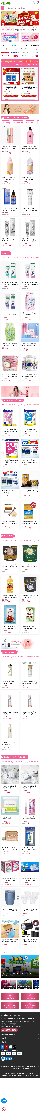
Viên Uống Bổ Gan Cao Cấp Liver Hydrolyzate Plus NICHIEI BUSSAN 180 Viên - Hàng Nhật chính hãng (30, 492)
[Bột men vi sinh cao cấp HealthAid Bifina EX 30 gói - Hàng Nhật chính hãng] (30, 510)
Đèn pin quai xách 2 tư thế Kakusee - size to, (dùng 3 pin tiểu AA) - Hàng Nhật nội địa (30, 941)
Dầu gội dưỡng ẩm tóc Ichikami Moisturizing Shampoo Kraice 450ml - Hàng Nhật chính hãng (9, 178)
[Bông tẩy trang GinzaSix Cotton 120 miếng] (30, 774)
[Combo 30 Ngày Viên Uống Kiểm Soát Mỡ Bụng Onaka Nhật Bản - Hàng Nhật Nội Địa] (11, 76)
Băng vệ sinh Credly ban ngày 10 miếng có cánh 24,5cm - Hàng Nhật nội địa (29, 345)
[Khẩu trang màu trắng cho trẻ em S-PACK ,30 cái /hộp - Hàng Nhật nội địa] (10, 332)
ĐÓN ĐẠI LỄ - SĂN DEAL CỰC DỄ (17, 61)
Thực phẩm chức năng (13, 400)
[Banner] (10, 37)
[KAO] (15, 45)
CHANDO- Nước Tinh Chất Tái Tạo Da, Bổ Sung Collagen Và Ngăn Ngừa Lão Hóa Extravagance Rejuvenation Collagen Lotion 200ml (10, 713)
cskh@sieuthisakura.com (13, 1026)
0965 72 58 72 (12, 1024)
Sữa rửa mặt (5, 656)
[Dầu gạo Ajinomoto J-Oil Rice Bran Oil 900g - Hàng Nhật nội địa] (10, 584)
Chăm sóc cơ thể (18, 122)
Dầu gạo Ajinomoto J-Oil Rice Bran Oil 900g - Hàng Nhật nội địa (10, 596)
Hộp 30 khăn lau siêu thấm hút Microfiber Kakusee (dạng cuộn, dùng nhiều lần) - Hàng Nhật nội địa (10, 941)
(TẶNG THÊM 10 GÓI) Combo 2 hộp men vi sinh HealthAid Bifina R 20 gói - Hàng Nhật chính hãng (9, 492)
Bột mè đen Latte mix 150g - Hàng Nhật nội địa (30, 596)
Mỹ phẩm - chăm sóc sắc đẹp (15, 118)
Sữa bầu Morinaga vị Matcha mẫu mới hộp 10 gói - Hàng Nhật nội (30, 627)
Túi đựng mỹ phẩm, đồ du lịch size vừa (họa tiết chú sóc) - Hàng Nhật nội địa (9, 848)
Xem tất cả (35, 953)
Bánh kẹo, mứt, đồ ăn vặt (9, 540)
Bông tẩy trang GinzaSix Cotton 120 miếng (29, 787)
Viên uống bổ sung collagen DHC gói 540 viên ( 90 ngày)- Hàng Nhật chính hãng (10, 461)
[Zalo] (10, 1047)
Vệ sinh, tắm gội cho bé (28, 257)
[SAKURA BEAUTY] (25, 52)
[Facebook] (2, 1047)
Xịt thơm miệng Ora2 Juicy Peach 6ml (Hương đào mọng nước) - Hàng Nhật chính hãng (30, 818)
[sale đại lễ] (20, 18)
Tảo (21, 404)
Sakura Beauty (10, 652)
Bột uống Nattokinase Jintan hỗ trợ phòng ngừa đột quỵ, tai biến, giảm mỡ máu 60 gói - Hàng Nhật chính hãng (9, 522)
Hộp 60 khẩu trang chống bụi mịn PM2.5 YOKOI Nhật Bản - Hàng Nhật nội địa (30, 879)
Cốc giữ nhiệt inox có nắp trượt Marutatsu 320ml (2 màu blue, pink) (9, 910)
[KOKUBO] (5, 49)
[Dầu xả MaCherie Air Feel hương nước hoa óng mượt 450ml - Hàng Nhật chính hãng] (30, 135)
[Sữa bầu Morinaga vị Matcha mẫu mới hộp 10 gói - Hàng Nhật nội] (30, 614)
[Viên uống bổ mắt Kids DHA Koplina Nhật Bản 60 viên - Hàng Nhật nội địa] (30, 362)
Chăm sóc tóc (30, 122)
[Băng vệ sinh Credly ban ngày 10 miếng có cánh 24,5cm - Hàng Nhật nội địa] (30, 332)
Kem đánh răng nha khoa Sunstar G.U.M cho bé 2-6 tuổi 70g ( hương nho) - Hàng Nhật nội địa (9, 314)
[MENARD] (25, 49)
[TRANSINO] (25, 55)
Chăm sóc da (6, 122)
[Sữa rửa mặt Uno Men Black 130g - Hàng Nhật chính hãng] (30, 196)
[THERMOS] (15, 55)
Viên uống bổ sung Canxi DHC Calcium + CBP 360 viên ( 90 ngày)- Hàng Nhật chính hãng (30, 430)
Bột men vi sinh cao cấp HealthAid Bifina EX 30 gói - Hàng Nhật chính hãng (30, 522)
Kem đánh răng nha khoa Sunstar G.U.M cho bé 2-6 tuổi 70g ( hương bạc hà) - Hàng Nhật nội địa (10, 283)
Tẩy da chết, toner (17, 656)
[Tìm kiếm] (7, 8)
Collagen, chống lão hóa (9, 404)
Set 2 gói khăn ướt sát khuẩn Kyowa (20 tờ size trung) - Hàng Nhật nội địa (30, 848)
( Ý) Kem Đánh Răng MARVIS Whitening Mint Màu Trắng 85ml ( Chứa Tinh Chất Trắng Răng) (29, 240)
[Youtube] (6, 1047)
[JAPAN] (35, 55)
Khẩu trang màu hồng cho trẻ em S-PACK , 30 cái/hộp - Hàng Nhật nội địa (30, 314)
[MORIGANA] (5, 52)
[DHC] (5, 45)
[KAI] (25, 45)
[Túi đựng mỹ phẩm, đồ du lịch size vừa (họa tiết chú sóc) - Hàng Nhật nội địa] (10, 836)
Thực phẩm (8, 536)
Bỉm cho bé (15, 257)
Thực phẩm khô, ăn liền (27, 540)
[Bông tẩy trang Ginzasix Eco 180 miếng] (10, 805)
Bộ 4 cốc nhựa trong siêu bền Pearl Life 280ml (29, 910)
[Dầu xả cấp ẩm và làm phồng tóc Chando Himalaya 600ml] (10, 669)
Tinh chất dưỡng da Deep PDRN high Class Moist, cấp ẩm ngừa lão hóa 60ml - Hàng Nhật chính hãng (10, 209)
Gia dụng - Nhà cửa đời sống (15, 757)
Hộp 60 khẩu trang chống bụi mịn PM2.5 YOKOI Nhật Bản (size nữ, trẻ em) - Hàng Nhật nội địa (10, 879)
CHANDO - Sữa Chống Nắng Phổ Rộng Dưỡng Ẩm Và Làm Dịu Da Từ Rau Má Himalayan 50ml (30, 682)
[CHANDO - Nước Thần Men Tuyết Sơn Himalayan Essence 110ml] (10, 731)
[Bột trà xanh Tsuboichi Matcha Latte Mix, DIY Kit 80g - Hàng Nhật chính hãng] (30, 553)
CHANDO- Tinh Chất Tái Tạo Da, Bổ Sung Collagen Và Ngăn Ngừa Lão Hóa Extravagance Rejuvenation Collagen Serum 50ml (30, 713)
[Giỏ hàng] (37, 2)
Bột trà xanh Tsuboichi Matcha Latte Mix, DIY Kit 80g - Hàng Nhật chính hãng (29, 566)
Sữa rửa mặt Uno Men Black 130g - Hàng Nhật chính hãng (29, 209)
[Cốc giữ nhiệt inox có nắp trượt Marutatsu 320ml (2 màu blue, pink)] (10, 897)
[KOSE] (15, 49)
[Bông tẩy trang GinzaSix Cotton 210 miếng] (10, 774)
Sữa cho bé (5, 257)
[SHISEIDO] (5, 55)
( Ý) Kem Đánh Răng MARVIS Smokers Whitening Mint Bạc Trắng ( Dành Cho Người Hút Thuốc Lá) (10, 240)
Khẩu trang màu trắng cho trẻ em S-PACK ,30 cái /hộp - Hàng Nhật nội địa (10, 345)
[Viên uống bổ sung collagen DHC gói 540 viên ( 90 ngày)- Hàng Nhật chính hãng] (10, 448)
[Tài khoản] (33, 2)
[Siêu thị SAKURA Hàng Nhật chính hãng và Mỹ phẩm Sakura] (7, 2)
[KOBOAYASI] (35, 45)
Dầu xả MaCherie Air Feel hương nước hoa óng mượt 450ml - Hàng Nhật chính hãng (30, 148)
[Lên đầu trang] (38, 1108)
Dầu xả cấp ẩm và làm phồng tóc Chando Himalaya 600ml (8, 682)
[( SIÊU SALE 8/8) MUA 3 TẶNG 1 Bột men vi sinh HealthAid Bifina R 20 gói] (30, 448)
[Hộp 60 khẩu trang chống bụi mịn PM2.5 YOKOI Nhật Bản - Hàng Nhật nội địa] (30, 866)
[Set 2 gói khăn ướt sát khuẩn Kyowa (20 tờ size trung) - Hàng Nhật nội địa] (30, 836)
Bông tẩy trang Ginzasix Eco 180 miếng (9, 817)
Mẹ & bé (7, 253)
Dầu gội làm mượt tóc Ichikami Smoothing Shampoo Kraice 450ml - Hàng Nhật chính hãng (29, 178)
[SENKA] (35, 52)
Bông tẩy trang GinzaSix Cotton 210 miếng (9, 787)
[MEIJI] (35, 49)
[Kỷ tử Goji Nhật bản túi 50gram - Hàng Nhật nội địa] (10, 614)
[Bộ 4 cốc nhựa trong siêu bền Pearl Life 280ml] (30, 897)
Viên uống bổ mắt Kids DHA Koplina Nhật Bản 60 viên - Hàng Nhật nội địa (30, 375)
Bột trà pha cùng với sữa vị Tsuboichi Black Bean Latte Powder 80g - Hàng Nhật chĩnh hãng (10, 566)
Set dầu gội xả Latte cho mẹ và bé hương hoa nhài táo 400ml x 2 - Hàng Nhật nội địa (10, 375)
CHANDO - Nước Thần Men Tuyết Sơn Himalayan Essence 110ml (10, 744)
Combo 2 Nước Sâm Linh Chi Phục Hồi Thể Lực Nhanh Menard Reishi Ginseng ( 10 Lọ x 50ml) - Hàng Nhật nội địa (29, 88)
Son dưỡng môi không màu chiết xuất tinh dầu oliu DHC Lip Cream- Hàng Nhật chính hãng (10, 148)
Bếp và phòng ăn (7, 761)
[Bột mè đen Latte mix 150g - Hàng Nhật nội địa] (30, 584)
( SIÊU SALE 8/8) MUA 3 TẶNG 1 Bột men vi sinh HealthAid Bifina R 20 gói (29, 461)
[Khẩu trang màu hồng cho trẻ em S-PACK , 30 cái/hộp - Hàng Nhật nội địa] (30, 301)
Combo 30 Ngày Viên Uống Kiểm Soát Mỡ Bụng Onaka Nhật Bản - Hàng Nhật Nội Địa (10, 88)
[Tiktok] (14, 1047)
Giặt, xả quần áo (20, 761)
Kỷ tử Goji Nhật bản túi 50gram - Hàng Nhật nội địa (9, 627)
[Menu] (2, 8)
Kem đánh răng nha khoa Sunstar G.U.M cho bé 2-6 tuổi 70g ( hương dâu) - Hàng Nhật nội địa (29, 283)
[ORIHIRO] (15, 52)
